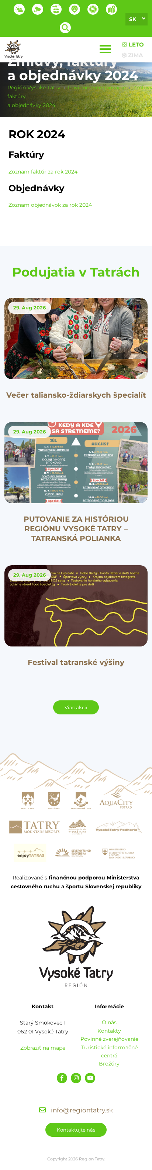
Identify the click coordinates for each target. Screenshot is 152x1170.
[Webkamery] (37, 9)
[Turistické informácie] (93, 9)
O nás (109, 1022)
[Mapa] (111, 9)
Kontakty (109, 1030)
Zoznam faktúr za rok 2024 (42, 171)
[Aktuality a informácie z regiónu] (74, 9)
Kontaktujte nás (76, 1130)
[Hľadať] (65, 27)
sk (132, 19)
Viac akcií (76, 707)
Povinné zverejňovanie (109, 1039)
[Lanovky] (56, 9)
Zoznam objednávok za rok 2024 (50, 205)
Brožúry (109, 1063)
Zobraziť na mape (42, 1047)
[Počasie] (19, 9)
